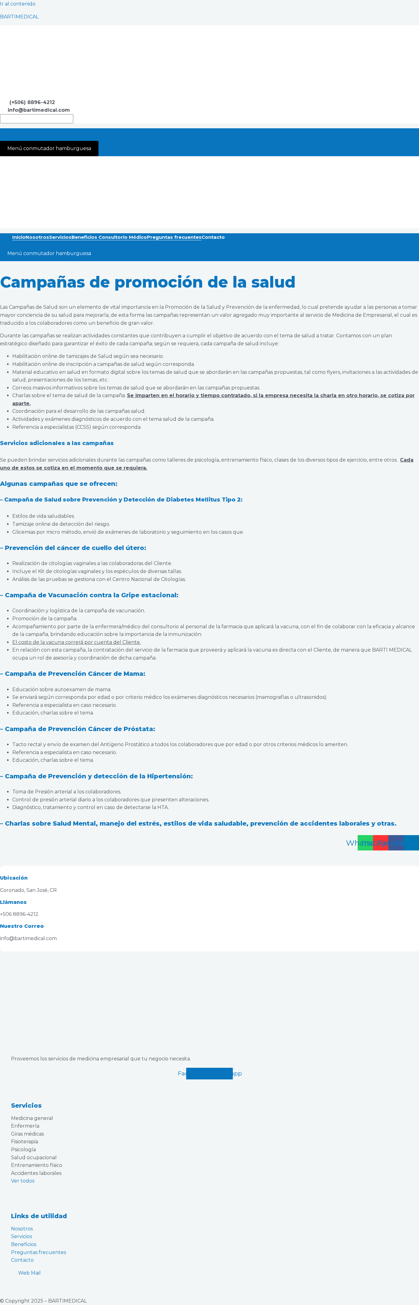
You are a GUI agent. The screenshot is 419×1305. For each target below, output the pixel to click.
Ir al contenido (18, 4)
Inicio (18, 132)
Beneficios (23, 1244)
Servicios (60, 132)
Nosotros (37, 132)
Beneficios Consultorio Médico (109, 132)
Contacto (213, 132)
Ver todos (22, 1181)
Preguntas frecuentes (174, 132)
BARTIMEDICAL (19, 17)
